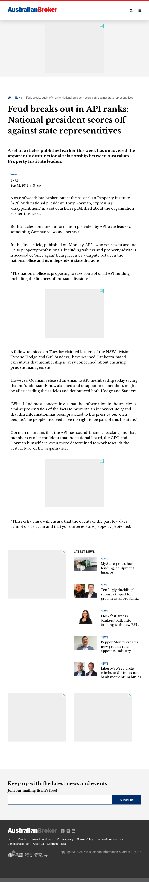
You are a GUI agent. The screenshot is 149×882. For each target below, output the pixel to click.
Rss (63, 843)
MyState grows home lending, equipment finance (118, 568)
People (22, 839)
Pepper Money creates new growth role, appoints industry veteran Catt (119, 646)
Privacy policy (65, 839)
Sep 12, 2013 (19, 185)
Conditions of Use (18, 843)
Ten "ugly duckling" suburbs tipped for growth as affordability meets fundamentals (120, 594)
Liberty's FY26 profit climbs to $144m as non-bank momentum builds (121, 673)
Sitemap (52, 843)
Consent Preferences (110, 839)
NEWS (104, 558)
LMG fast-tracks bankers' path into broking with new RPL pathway (119, 620)
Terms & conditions (42, 839)
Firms (11, 839)
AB (17, 180)
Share (37, 185)
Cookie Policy (85, 839)
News (18, 97)
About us (38, 843)
